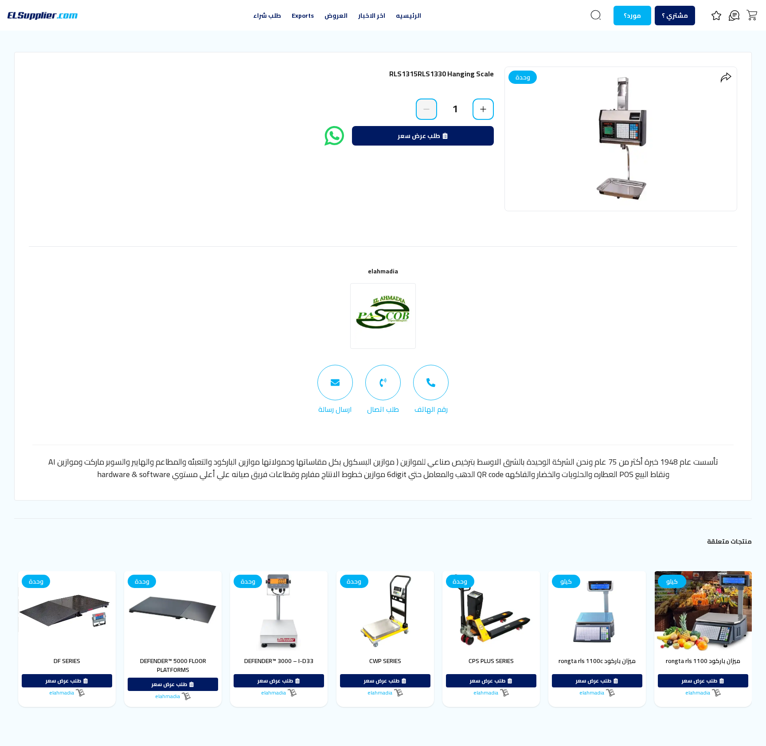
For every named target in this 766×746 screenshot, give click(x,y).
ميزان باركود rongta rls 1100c (597, 661)
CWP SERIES (385, 661)
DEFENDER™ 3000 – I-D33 (278, 661)
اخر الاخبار (371, 15)
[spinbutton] (455, 109)
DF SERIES (67, 661)
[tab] (431, 389)
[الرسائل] (734, 15)
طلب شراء (267, 15)
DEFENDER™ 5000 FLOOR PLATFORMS (173, 665)
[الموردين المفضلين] (716, 15)
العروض (336, 15)
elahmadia (383, 271)
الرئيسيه (408, 15)
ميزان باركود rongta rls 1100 (703, 661)
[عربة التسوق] (752, 15)
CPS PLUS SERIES (491, 661)
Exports (303, 15)
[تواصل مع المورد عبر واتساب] (334, 135)
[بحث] (596, 15)
